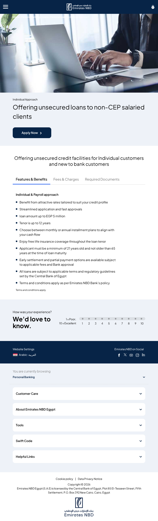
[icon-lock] (153, 6)
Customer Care (27, 394)
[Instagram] (137, 355)
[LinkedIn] (143, 355)
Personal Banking (30, 17)
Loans (45, 17)
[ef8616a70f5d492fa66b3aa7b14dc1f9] (79, 7)
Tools (20, 425)
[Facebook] (119, 355)
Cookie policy (64, 478)
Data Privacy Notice (90, 478)
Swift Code (24, 441)
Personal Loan (58, 17)
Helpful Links (25, 457)
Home (16, 17)
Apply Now (30, 133)
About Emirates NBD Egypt (35, 409)
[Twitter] (125, 355)
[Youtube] (131, 355)
